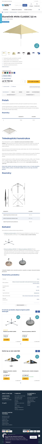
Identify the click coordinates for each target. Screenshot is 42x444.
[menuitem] (6, 9)
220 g (38, 286)
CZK (37, 1)
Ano (37, 290)
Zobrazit (6, 378)
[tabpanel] (11, 328)
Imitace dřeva (36, 295)
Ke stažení (16, 401)
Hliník (38, 299)
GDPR (16, 404)
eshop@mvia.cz (5, 398)
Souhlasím (33, 437)
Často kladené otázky (18, 397)
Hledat (25, 5)
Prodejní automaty (5, 423)
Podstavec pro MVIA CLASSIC (10, 233)
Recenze (16, 400)
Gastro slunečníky (30, 400)
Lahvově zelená (36, 283)
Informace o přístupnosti (19, 409)
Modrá (37, 281)
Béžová (13, 281)
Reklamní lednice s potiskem (7, 424)
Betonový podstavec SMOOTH (25, 249)
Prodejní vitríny (4, 419)
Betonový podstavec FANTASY (10, 249)
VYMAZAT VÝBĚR (6, 75)
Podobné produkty (30, 94)
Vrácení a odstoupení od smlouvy (19, 408)
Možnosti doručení (7, 78)
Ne (38, 290)
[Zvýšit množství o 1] (25, 81)
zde (27, 439)
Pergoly (28, 405)
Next (39, 312)
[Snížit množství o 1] (25, 82)
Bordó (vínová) (33, 281)
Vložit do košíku (34, 81)
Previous (36, 312)
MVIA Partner (17, 405)
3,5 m (38, 279)
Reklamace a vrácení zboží (19, 403)
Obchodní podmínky (18, 398)
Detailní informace (5, 66)
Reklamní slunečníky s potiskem (31, 402)
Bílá (23, 295)
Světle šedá (27, 281)
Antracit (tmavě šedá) (20, 281)
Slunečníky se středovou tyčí (32, 397)
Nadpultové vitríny (5, 420)
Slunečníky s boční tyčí (31, 398)
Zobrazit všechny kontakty (6, 399)
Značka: (35, 86)
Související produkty (11, 94)
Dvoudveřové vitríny (5, 417)
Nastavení (8, 442)
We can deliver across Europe (7, 1)
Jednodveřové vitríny (6, 416)
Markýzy (28, 403)
